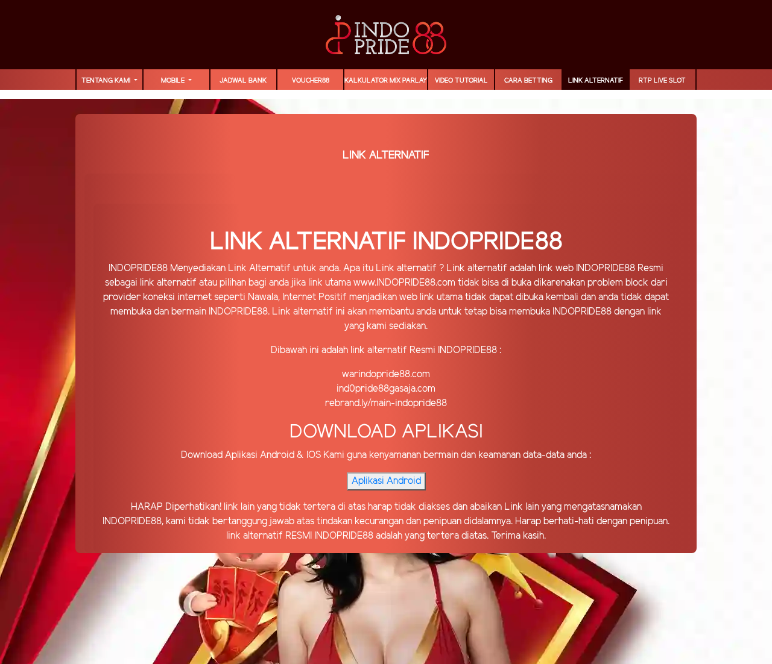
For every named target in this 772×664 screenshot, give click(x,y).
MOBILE (173, 81)
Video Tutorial (461, 81)
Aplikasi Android (386, 481)
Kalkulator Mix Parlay (385, 81)
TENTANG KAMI (106, 81)
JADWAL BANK (243, 81)
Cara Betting (528, 81)
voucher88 (310, 81)
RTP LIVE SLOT (662, 81)
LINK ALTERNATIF (595, 81)
